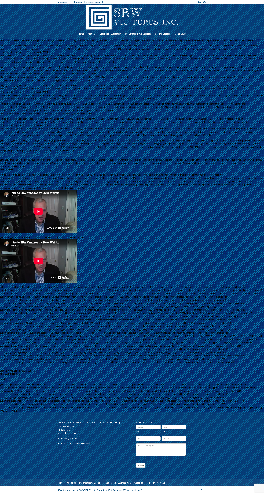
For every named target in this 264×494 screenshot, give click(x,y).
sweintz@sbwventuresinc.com (21, 379)
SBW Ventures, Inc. (67, 490)
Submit (141, 465)
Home (81, 34)
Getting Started (162, 34)
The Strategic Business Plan (138, 34)
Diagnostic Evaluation (110, 34)
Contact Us (202, 2)
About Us (92, 34)
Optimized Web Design (108, 490)
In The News (180, 34)
